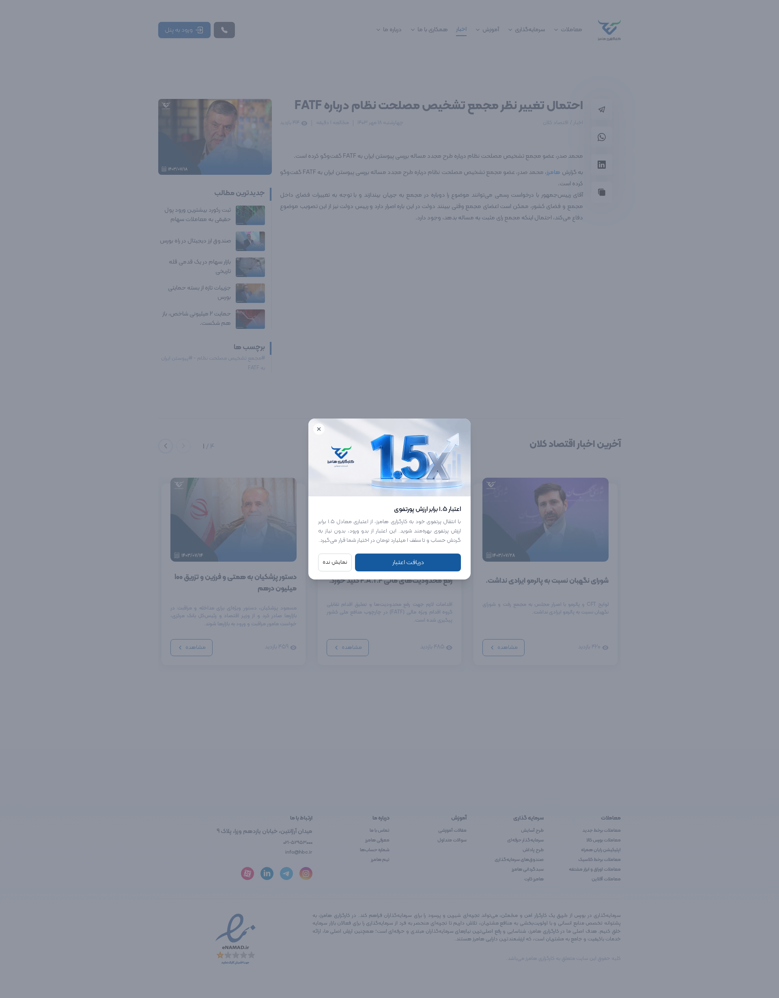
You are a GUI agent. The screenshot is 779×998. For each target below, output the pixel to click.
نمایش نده (335, 562)
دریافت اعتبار (408, 562)
